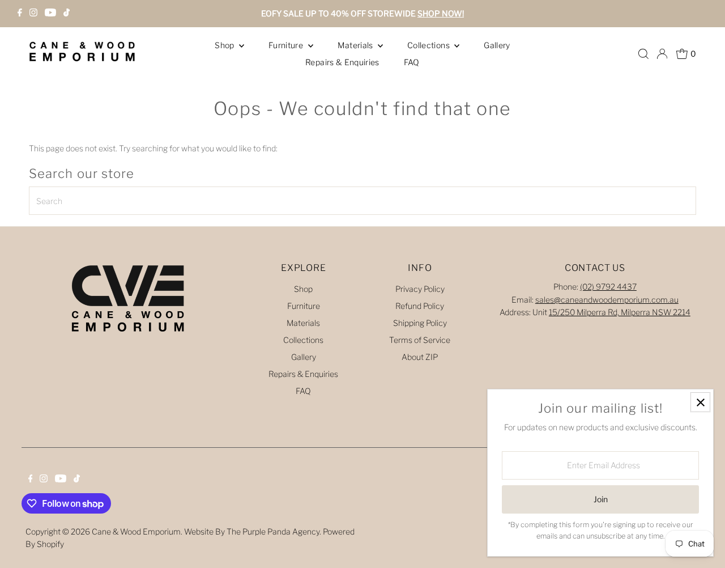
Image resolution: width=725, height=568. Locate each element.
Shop (225, 45)
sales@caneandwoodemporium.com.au (607, 299)
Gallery (497, 45)
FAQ (412, 62)
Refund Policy (419, 306)
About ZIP (420, 357)
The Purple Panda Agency (273, 531)
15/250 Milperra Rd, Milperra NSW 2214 (619, 312)
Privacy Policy (420, 289)
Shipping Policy (420, 323)
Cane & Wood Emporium (136, 531)
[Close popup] (700, 402)
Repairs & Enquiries (342, 62)
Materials (357, 45)
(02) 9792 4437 (608, 286)
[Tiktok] (66, 13)
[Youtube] (50, 13)
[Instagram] (33, 13)
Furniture (286, 45)
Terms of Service (419, 340)
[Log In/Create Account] (662, 54)
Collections (429, 45)
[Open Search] (643, 54)
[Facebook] (20, 13)
